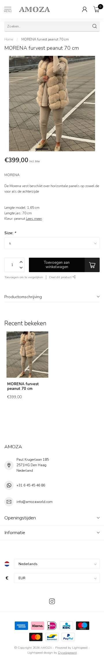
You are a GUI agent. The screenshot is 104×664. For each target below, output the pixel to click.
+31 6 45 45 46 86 (30, 485)
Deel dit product (61, 277)
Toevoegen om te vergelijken (23, 277)
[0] (96, 9)
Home (8, 39)
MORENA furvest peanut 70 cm (45, 39)
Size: (10, 233)
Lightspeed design (40, 652)
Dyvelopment (67, 652)
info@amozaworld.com (34, 501)
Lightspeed (80, 647)
